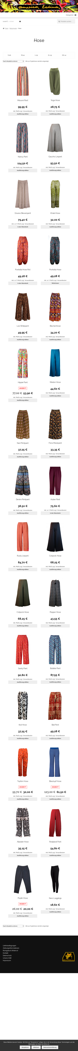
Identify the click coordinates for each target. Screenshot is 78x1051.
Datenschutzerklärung (49, 1047)
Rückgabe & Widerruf (10, 950)
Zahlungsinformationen (11, 948)
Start (6, 28)
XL (50, 55)
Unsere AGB (7, 958)
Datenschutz (7, 955)
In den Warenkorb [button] (23, 227)
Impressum (7, 960)
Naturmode (13, 28)
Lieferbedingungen (9, 946)
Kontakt (5, 953)
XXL (64, 55)
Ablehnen (36, 1047)
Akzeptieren (25, 1047)
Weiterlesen (55, 283)
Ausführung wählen (23, 114)
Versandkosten (27, 111)
